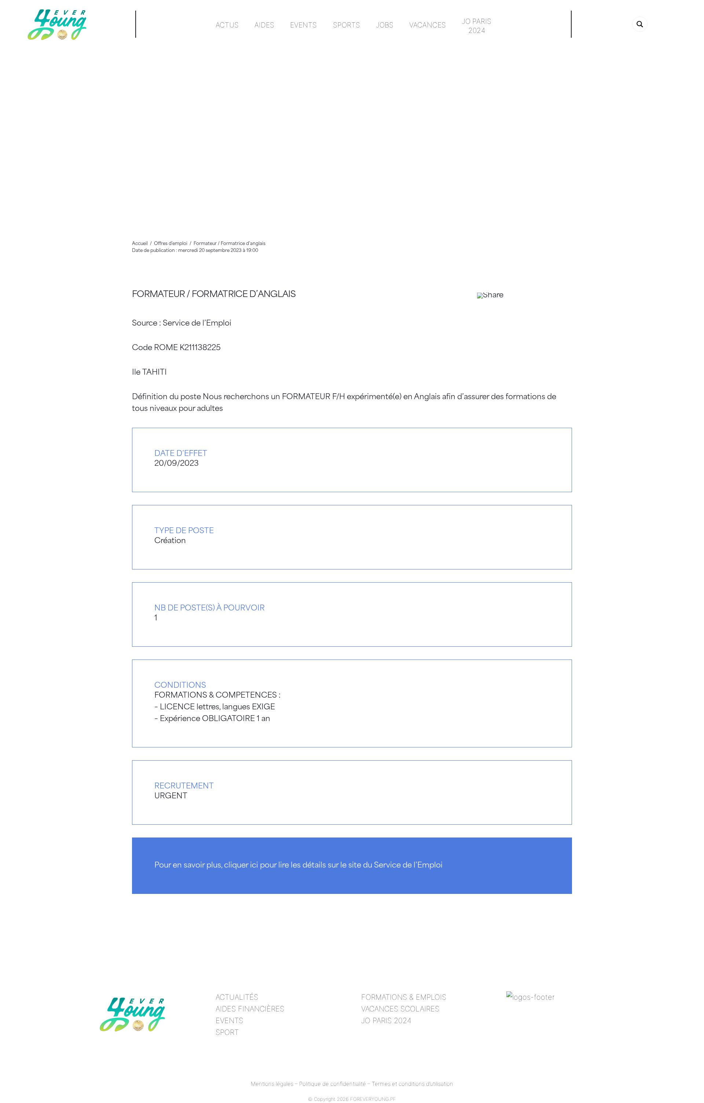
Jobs (384, 25)
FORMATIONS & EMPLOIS (403, 997)
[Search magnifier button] (639, 24)
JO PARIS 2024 (386, 1020)
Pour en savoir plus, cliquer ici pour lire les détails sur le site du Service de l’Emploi (298, 865)
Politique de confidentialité (332, 1083)
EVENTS (229, 1020)
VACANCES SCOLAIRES (400, 1008)
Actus (227, 25)
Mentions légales (272, 1083)
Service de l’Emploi (197, 323)
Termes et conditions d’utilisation (412, 1083)
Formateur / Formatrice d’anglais (214, 295)
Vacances (427, 25)
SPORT (227, 1032)
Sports (346, 25)
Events (303, 25)
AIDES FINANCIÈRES (250, 1008)
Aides (264, 25)
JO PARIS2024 (476, 26)
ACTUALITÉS (237, 997)
